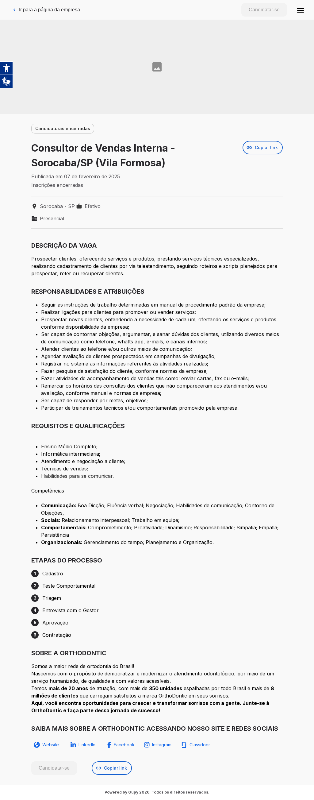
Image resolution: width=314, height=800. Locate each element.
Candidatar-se (264, 9)
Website (50, 744)
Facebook (124, 744)
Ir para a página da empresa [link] (49, 9)
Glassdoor (200, 744)
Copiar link (266, 147)
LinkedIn (86, 744)
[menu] (300, 10)
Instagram (161, 744)
